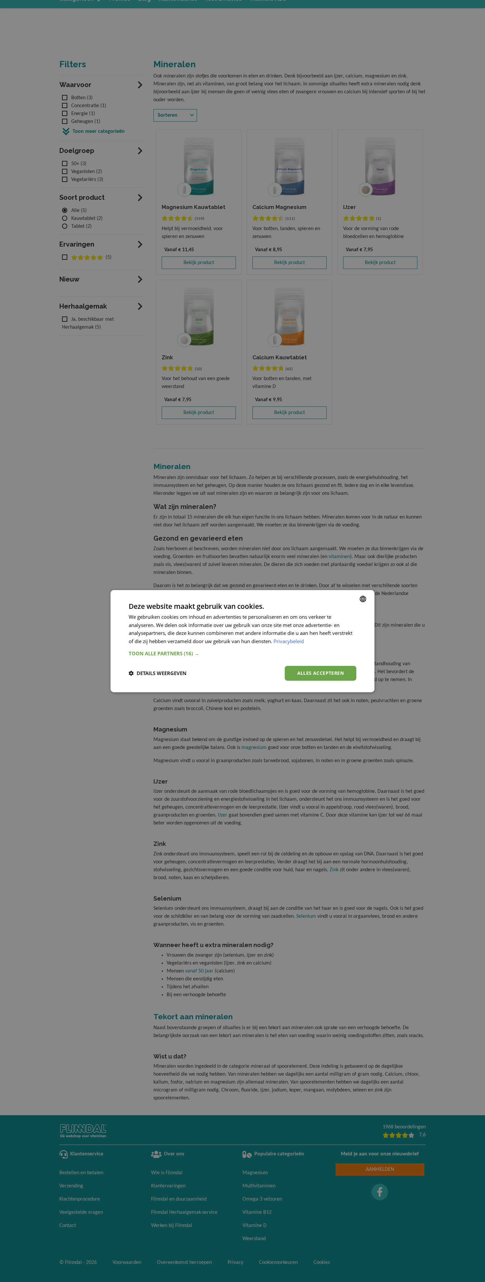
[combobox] (363, 598)
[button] (242, 653)
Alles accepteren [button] (320, 673)
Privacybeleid (289, 641)
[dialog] (242, 641)
